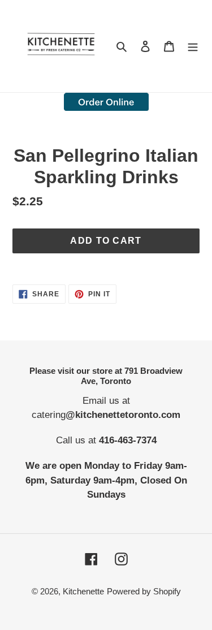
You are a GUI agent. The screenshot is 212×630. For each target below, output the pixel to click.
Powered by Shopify (144, 591)
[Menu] (193, 46)
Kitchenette (83, 591)
